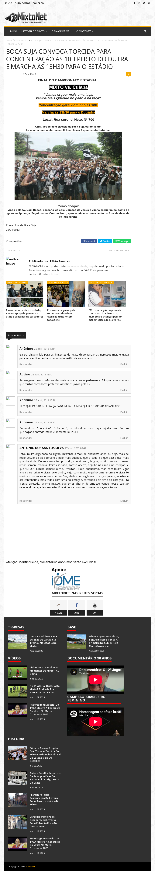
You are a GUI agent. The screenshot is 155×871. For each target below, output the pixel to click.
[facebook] (134, 3)
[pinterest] (149, 3)
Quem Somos (22, 3)
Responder (25, 364)
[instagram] (139, 3)
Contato (38, 3)
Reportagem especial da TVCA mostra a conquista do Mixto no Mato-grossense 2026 (45, 709)
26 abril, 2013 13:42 (41, 374)
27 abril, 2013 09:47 (75, 448)
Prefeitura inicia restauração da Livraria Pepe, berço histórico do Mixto (44, 799)
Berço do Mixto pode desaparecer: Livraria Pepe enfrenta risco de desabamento (43, 821)
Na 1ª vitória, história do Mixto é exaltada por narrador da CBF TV (45, 689)
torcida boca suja (21, 40)
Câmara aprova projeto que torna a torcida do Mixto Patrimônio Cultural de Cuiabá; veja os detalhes (45, 754)
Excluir (124, 364)
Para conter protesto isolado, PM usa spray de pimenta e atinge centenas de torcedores (24, 313)
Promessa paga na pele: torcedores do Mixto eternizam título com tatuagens (61, 314)
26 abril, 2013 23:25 (44, 422)
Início (8, 3)
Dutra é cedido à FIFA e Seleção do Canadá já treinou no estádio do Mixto (43, 641)
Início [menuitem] (13, 31)
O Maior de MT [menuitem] (60, 31)
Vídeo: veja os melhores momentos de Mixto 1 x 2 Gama (44, 671)
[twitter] (144, 3)
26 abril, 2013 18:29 (44, 400)
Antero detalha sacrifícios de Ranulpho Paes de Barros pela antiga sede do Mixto (45, 777)
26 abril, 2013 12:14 (44, 348)
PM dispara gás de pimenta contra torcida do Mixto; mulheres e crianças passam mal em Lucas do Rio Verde (105, 314)
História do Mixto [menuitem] (33, 31)
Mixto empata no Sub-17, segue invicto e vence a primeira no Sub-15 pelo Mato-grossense (104, 641)
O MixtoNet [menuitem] (83, 31)
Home (9, 40)
